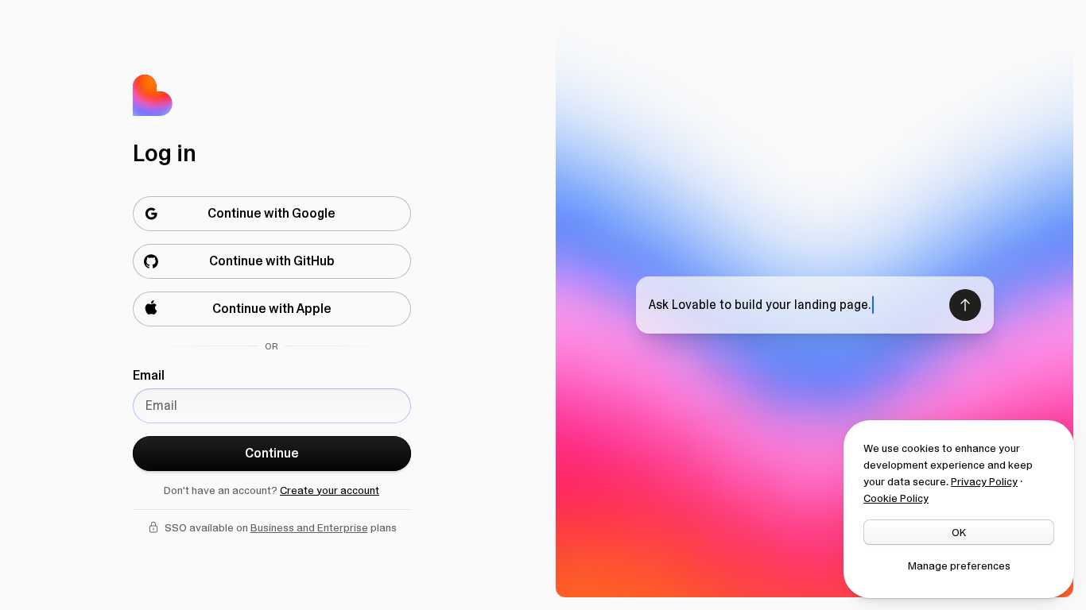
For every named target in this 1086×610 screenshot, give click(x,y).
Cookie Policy (896, 498)
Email (149, 375)
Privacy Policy (984, 481)
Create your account (329, 490)
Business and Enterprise (309, 527)
